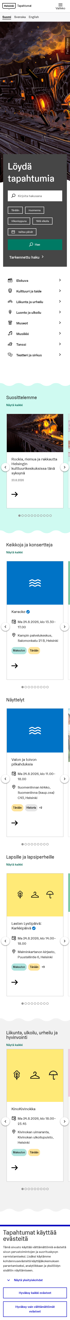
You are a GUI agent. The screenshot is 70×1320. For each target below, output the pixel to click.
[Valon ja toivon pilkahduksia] (35, 772)
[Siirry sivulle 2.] (22, 515)
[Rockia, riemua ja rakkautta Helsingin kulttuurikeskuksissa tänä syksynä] (35, 461)
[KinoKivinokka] (35, 1115)
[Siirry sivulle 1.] (19, 515)
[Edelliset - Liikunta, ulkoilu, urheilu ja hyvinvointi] (5, 1121)
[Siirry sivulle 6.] (35, 515)
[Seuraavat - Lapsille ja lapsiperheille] (64, 941)
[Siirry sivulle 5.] (32, 515)
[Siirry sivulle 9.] (44, 515)
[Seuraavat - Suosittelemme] (64, 467)
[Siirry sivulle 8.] (41, 515)
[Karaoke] (35, 620)
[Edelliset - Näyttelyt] (5, 779)
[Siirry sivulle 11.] (50, 515)
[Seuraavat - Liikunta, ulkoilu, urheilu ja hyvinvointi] (64, 1121)
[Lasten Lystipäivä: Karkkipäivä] (35, 934)
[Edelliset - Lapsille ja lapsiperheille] (5, 941)
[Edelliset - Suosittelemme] (5, 467)
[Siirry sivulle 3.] (25, 515)
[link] (9, 6)
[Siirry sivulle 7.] (38, 515)
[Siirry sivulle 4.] (29, 515)
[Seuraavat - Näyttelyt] (64, 779)
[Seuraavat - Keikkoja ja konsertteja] (64, 626)
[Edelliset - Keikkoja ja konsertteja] (5, 626)
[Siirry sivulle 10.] (47, 515)
